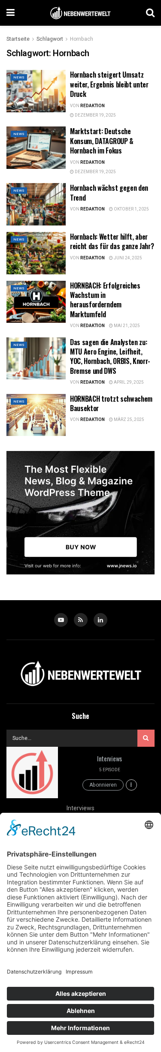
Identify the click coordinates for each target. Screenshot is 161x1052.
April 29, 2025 (128, 382)
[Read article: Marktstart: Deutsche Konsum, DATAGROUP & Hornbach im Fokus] (36, 147)
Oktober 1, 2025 (131, 209)
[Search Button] (150, 13)
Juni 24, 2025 (127, 258)
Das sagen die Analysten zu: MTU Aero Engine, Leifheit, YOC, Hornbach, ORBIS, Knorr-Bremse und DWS (110, 356)
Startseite (18, 39)
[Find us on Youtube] (61, 620)
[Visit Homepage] (80, 13)
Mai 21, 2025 (126, 326)
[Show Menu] (10, 13)
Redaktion (92, 106)
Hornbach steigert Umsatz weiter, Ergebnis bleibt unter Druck (109, 84)
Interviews (109, 758)
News (18, 77)
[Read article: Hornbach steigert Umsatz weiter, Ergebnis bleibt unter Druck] (36, 91)
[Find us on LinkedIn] (100, 620)
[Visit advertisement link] (80, 512)
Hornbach (81, 39)
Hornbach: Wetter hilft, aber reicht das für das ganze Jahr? (112, 241)
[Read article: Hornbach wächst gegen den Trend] (36, 204)
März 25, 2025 (128, 420)
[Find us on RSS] (81, 620)
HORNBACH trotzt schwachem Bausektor (111, 403)
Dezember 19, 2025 (95, 115)
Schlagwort (49, 39)
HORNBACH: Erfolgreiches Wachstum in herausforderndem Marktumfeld (105, 299)
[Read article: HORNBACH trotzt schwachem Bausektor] (36, 415)
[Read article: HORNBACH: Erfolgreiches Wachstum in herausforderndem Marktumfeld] (36, 302)
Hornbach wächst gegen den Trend (109, 192)
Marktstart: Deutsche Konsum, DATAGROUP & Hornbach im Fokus (102, 141)
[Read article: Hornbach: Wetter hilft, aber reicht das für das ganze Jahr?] (36, 253)
